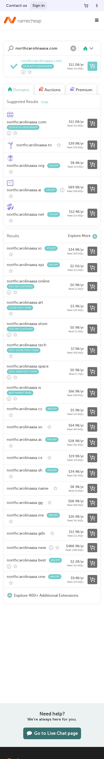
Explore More (79, 236)
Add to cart (92, 66)
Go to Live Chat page (56, 733)
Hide (44, 102)
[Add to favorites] (30, 72)
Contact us (16, 5)
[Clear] (73, 48)
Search (11, 48)
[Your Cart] (86, 5)
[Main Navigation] (96, 20)
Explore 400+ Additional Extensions (46, 595)
